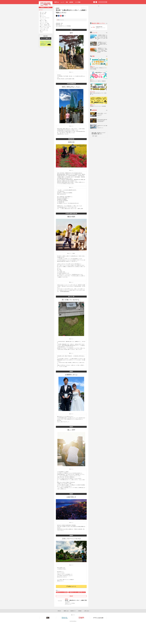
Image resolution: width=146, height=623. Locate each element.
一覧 (106, 32)
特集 (67, 2)
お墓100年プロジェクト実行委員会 (61, 592)
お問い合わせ (86, 610)
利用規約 (79, 610)
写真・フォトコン (43, 16)
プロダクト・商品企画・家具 (44, 24)
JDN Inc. (75, 621)
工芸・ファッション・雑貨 (44, 23)
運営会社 (59, 610)
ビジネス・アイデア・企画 (44, 27)
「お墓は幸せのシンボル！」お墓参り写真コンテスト (77, 592)
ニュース (62, 2)
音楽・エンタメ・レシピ (44, 30)
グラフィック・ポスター (44, 22)
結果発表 (71, 2)
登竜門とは (56, 2)
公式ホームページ (72, 586)
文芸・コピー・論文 (43, 12)
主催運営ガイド (73, 610)
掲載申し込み (66, 610)
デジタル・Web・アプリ (44, 29)
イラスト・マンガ (43, 19)
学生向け (41, 31)
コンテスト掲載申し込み (46, 38)
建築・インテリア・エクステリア (45, 26)
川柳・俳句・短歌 (43, 13)
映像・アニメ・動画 (43, 20)
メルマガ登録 (77, 2)
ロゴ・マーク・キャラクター (44, 17)
